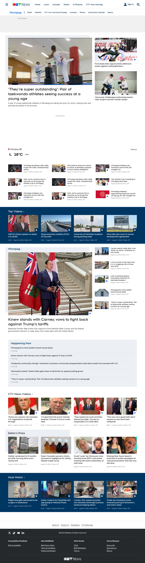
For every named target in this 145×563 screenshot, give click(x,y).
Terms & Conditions (48, 548)
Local (46, 5)
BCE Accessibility (14, 545)
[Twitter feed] (9, 532)
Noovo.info (111, 545)
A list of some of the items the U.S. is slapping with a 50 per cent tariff (123, 264)
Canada (56, 5)
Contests (73, 12)
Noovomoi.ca (111, 548)
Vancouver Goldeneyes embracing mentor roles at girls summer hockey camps (114, 98)
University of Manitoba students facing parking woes (88, 235)
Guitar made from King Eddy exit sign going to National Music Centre (56, 502)
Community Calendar (96, 12)
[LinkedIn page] (23, 532)
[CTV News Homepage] (21, 4)
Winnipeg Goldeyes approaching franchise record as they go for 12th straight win (123, 193)
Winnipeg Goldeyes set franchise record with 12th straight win (34, 195)
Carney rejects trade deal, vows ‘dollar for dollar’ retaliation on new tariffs (123, 250)
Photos (82, 12)
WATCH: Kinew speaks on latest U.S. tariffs (22, 235)
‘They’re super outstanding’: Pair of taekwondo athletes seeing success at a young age (44, 94)
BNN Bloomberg (80, 548)
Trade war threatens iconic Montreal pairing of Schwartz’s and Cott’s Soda (120, 502)
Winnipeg (14, 248)
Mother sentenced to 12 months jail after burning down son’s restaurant (22, 458)
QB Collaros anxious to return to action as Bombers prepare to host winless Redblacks (79, 167)
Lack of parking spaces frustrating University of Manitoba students (120, 278)
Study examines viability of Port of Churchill (55, 235)
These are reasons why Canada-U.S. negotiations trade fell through (23, 419)
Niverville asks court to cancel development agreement (120, 235)
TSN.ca (76, 551)
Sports (110, 12)
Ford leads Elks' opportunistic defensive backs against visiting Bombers (113, 65)
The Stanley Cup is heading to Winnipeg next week (123, 180)
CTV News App (87, 525)
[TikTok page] (14, 532)
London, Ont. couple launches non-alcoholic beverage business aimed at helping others (89, 502)
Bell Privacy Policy (47, 545)
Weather (38, 12)
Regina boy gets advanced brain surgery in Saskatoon (23, 501)
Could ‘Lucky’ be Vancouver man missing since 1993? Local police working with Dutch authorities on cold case (89, 459)
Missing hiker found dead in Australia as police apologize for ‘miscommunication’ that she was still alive (122, 459)
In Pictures (78, 5)
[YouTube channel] (18, 532)
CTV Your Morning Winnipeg (55, 12)
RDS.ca (109, 551)
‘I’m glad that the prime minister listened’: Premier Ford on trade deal (55, 419)
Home (37, 5)
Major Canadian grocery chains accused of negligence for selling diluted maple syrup (56, 458)
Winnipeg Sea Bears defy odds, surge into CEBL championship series (36, 167)
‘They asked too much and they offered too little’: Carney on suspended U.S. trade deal (88, 419)
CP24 (76, 545)
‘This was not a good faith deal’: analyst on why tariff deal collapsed (121, 419)
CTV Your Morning (94, 5)
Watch (66, 5)
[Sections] (7, 4)
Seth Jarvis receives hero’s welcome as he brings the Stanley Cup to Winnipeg (34, 181)
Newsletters (75, 525)
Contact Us (65, 525)
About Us (55, 525)
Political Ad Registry (48, 551)
